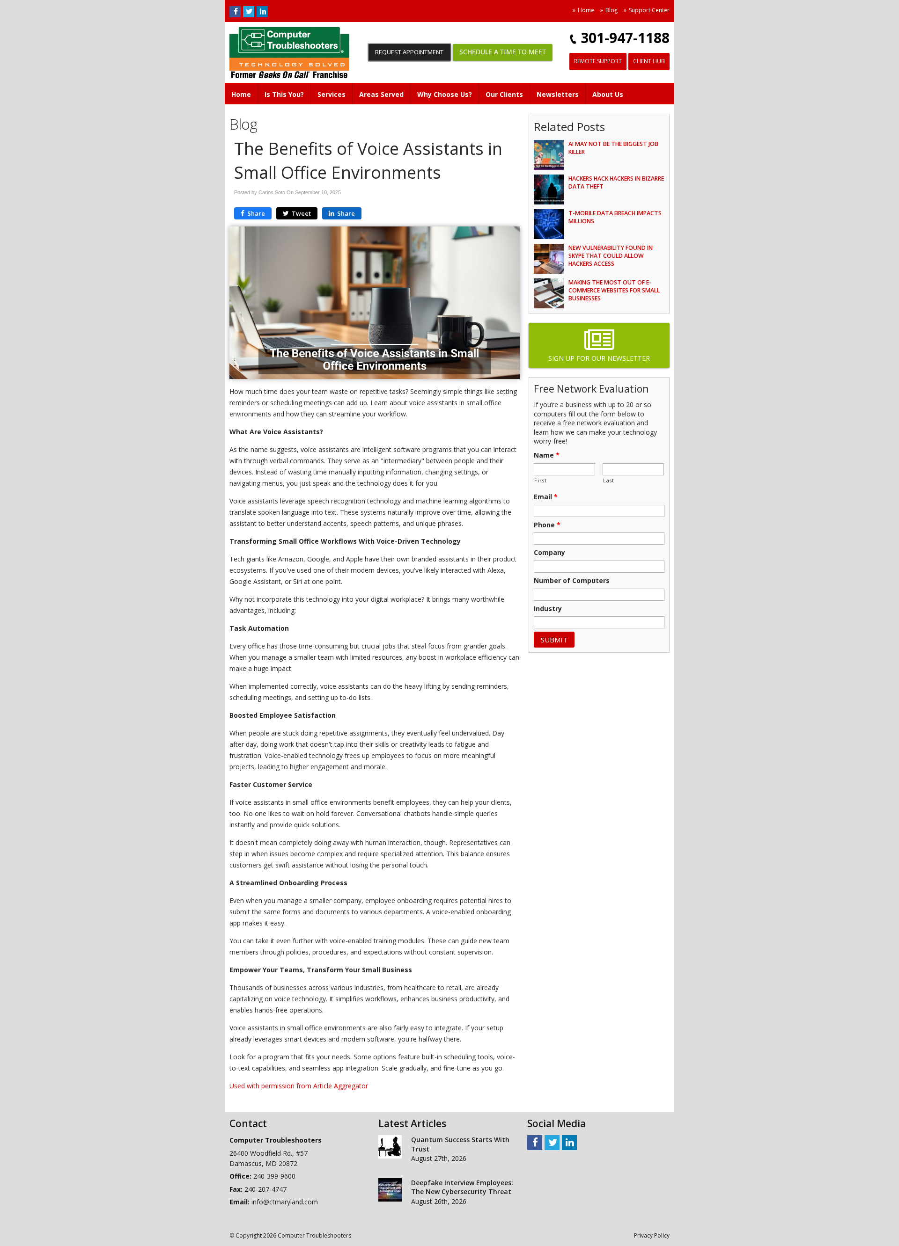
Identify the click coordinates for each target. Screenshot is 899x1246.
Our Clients (504, 94)
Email (546, 497)
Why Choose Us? (444, 94)
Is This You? (284, 94)
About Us (607, 94)
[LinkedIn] (262, 12)
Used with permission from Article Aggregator (298, 1085)
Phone (547, 525)
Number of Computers (572, 580)
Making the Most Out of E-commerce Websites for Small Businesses (614, 290)
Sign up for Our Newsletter (599, 358)
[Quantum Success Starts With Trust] (390, 1148)
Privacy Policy (652, 1235)
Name (547, 455)
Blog (611, 10)
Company (549, 552)
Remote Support (598, 61)
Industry (548, 609)
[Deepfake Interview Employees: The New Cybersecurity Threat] (390, 1191)
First (540, 480)
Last (608, 480)
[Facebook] (235, 12)
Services (331, 94)
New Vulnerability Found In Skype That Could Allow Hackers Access (610, 256)
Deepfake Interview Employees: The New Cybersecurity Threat (462, 1187)
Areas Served (381, 94)
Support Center (649, 10)
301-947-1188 (625, 37)
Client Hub (649, 61)
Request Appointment (409, 52)
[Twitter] (248, 12)
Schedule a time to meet (502, 51)
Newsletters (558, 94)
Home (586, 10)
